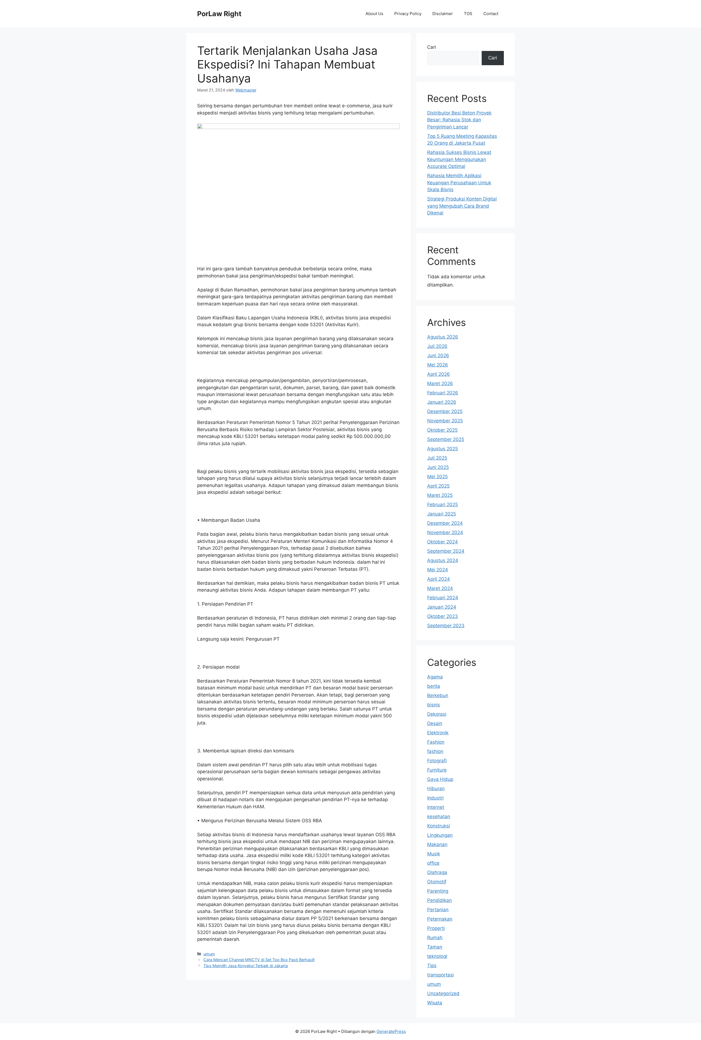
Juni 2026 (438, 355)
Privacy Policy (407, 13)
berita (433, 686)
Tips (431, 965)
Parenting (437, 891)
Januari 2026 (441, 402)
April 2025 (438, 486)
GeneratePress (391, 1031)
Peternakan (439, 919)
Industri (435, 798)
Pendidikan (439, 900)
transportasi (440, 975)
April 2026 (438, 374)
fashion (435, 751)
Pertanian (438, 909)
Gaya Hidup (440, 779)
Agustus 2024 (442, 560)
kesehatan (438, 816)
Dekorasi (436, 714)
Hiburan (436, 788)
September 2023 (445, 625)
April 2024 (438, 579)
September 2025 (445, 439)
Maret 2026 (440, 383)
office (433, 863)
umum (209, 954)
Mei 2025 (437, 476)
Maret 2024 (440, 588)
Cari (431, 47)
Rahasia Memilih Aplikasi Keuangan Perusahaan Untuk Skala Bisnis (459, 182)
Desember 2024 (445, 523)
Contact (490, 13)
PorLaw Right (219, 14)
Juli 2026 (437, 346)
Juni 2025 (438, 467)
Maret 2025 (440, 495)
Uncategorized (443, 993)
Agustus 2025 (442, 448)
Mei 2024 (437, 569)
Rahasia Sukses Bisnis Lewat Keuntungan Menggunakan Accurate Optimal (459, 159)
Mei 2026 (437, 365)
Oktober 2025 (442, 430)
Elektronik (438, 732)
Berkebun (437, 695)
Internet (435, 807)
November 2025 (445, 420)
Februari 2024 (442, 597)
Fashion (435, 742)
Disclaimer (442, 13)
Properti (436, 928)
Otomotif (436, 881)
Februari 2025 (442, 504)
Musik (433, 853)
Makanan (437, 844)
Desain (434, 723)
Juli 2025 (437, 458)
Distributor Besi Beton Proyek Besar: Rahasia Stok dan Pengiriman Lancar (459, 120)
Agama (435, 677)
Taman (434, 947)
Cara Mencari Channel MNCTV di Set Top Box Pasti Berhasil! (259, 959)
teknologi (437, 956)
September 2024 (445, 551)
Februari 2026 (442, 393)
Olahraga (437, 872)
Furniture (437, 770)
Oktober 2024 (442, 542)
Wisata (434, 1002)
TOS (468, 13)
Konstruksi (438, 826)
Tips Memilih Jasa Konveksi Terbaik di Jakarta (245, 965)
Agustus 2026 (442, 337)
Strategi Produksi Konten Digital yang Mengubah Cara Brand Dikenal (462, 206)
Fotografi (437, 760)
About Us (374, 13)
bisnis (433, 704)
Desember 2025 (444, 411)
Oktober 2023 (442, 616)
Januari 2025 (441, 514)
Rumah (435, 937)
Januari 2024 (441, 607)
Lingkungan (440, 835)
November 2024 (445, 532)
